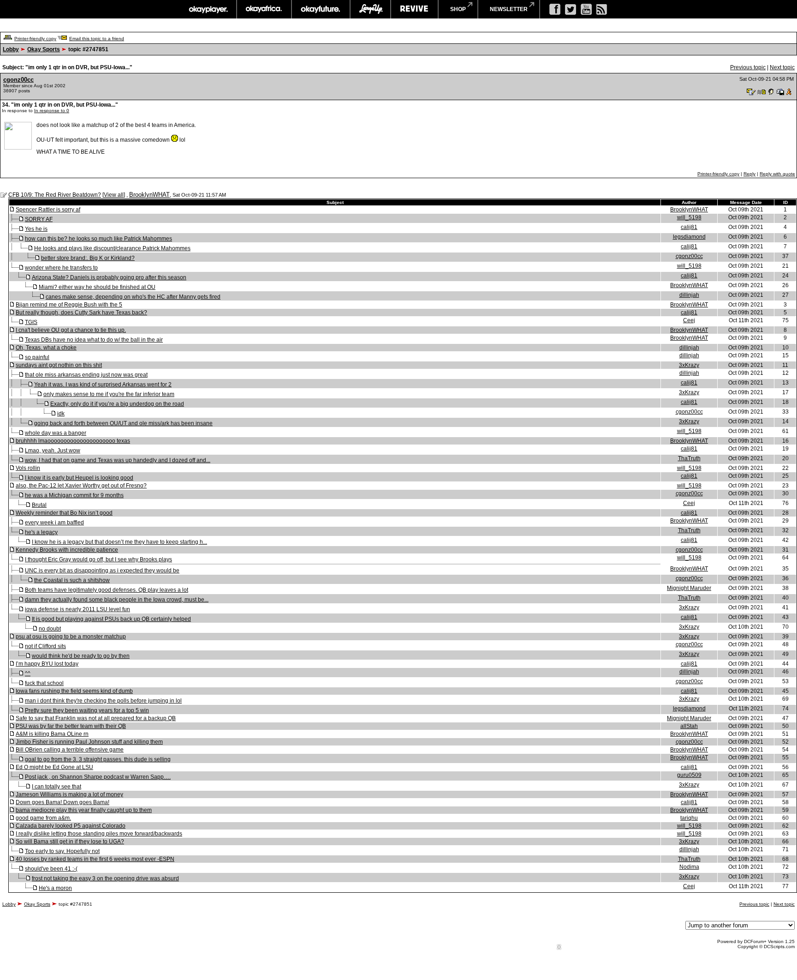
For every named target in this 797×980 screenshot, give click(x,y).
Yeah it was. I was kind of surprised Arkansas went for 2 (103, 384)
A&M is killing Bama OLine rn (52, 734)
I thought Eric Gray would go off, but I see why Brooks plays (98, 559)
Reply (749, 173)
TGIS (31, 322)
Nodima (689, 867)
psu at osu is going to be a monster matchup (71, 636)
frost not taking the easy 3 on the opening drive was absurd (105, 878)
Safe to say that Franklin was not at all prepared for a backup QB (96, 718)
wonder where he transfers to (61, 268)
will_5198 (689, 217)
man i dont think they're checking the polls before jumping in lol (103, 700)
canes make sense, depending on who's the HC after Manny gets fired (133, 297)
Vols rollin (28, 468)
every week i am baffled (54, 522)
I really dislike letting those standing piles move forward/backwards (99, 833)
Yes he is (36, 229)
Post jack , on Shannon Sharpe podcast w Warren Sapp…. (98, 777)
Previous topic (748, 67)
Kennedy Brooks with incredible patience (67, 550)
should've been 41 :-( (51, 869)
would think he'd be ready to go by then (81, 656)
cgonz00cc (18, 79)
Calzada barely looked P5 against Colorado (70, 826)
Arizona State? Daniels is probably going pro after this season (109, 277)
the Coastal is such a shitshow (72, 580)
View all (114, 195)
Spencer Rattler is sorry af (48, 209)
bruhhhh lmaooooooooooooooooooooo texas (73, 441)
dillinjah (689, 295)
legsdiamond (689, 237)
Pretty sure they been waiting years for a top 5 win (87, 710)
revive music (414, 9)
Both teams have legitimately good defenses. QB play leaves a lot (106, 590)
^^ (27, 673)
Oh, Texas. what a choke (46, 347)
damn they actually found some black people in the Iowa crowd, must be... (116, 599)
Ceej (689, 320)
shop (458, 9)
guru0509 (689, 775)
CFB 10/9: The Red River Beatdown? (54, 195)
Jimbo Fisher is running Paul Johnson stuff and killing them (89, 742)
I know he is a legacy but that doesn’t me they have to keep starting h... (119, 542)
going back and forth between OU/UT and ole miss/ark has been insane (123, 423)
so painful (37, 357)
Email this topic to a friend (96, 38)
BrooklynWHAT (149, 194)
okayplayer (207, 9)
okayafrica (264, 9)
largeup (370, 9)
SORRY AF (39, 219)
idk (61, 413)
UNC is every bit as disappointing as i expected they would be (102, 570)
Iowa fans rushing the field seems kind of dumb (74, 691)
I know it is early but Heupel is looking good (79, 478)
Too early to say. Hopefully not (62, 851)
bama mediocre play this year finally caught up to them (84, 810)
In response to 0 (51, 110)
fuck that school (44, 683)
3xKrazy (689, 365)
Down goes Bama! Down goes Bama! (62, 802)
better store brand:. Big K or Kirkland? (88, 258)
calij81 (689, 227)
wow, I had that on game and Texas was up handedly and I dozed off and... (117, 460)
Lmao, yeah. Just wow (52, 450)
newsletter (509, 9)
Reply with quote (777, 173)
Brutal (39, 505)
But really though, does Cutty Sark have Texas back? (81, 312)
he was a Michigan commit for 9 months (74, 495)
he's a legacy (41, 532)
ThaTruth (689, 458)
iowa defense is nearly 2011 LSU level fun (77, 609)
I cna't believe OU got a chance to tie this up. (71, 330)
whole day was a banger (55, 433)
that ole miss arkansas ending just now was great (86, 375)
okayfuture (321, 9)
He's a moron (55, 888)
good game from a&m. (43, 818)
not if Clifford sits (45, 646)
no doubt (50, 628)
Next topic (782, 67)
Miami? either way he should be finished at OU (97, 287)
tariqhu (689, 818)
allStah (689, 726)
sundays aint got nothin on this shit (59, 365)
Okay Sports (43, 49)
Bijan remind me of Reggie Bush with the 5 (69, 304)
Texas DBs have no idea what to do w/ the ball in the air (94, 340)
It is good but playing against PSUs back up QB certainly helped (111, 619)
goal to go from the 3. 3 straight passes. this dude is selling (98, 759)
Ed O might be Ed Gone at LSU (54, 767)
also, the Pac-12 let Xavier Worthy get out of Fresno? (81, 485)
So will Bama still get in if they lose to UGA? (70, 841)
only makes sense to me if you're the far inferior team (108, 394)
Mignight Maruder (689, 588)
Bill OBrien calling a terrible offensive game (70, 749)
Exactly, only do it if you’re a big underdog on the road (117, 404)
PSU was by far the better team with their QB (71, 726)
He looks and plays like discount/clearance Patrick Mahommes (112, 248)
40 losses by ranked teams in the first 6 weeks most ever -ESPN (95, 859)
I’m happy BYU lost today (47, 664)
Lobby (11, 49)
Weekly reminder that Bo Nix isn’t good (64, 513)
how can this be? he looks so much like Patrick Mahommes (98, 238)
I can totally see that (56, 786)
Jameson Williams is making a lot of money (69, 794)
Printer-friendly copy (35, 38)
